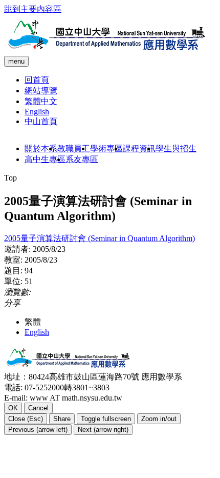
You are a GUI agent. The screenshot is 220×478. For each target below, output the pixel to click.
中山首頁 (41, 121)
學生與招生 (176, 148)
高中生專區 (45, 159)
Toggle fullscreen (106, 419)
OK (13, 408)
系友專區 (81, 159)
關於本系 (41, 148)
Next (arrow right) (103, 429)
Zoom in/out (159, 419)
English (37, 111)
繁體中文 (41, 101)
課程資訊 (139, 148)
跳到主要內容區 (32, 9)
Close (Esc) (25, 419)
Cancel (38, 408)
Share (62, 419)
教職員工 (73, 148)
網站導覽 (41, 90)
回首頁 (37, 79)
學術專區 (106, 148)
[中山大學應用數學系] (106, 51)
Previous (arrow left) (38, 429)
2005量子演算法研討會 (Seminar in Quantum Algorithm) (99, 238)
